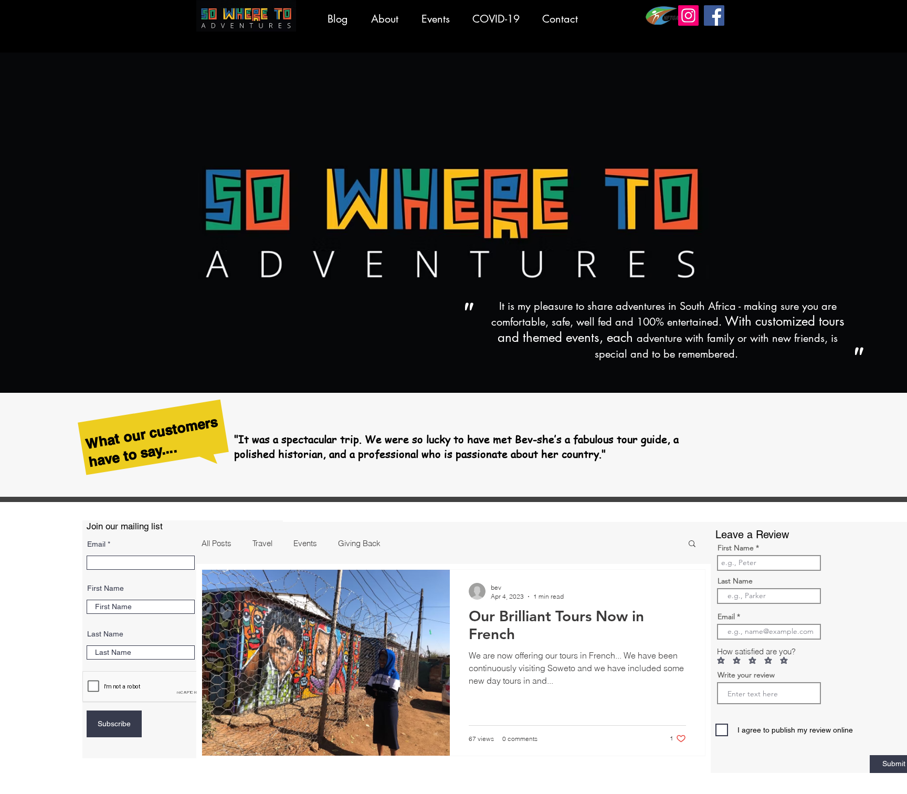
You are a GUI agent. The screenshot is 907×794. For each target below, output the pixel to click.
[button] (692, 544)
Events (305, 543)
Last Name (105, 634)
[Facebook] (714, 15)
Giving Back (359, 543)
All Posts (216, 543)
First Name (105, 588)
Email (96, 544)
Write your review (746, 674)
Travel (262, 543)
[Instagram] (688, 15)
